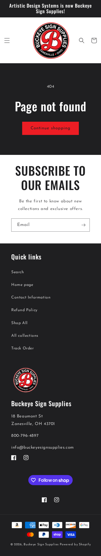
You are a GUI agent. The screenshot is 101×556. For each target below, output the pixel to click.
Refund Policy (24, 310)
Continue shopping (50, 128)
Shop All (19, 323)
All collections (24, 336)
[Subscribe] (83, 225)
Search (17, 272)
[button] (7, 40)
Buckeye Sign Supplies (41, 544)
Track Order (22, 348)
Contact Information (30, 297)
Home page (22, 285)
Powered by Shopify (75, 544)
